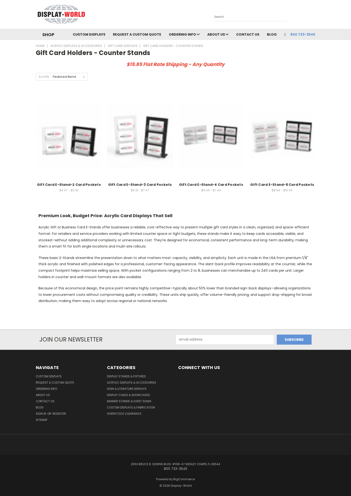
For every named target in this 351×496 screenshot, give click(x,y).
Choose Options (69, 144)
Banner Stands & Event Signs (129, 401)
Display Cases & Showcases (128, 395)
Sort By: (44, 76)
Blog (272, 34)
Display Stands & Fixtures (126, 376)
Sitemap (41, 420)
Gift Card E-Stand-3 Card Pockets (140, 184)
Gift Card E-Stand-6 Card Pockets (282, 184)
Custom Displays (89, 34)
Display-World (181, 486)
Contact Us (247, 34)
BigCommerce (184, 479)
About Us (216, 34)
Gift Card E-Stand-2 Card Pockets (69, 184)
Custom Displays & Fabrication (131, 407)
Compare (67, 135)
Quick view (68, 126)
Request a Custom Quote (137, 34)
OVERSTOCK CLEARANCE (124, 414)
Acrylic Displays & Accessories (131, 382)
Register (59, 414)
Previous (338, 481)
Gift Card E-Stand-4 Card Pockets (211, 184)
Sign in (41, 414)
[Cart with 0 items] (314, 15)
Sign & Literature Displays (127, 389)
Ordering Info (183, 34)
